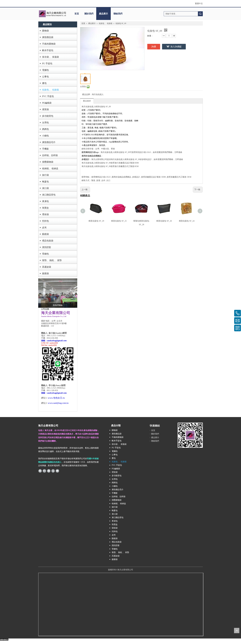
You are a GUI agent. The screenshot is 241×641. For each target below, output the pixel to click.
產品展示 (103, 13)
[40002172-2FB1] (57, 293)
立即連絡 (178, 152)
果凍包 (45, 201)
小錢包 (45, 135)
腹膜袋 (45, 273)
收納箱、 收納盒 (50, 168)
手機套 (45, 149)
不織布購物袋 (49, 44)
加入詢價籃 (176, 46)
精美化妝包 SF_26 (164, 221)
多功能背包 (47, 116)
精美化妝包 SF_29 (96, 221)
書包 (44, 83)
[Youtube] (57, 470)
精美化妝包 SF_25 (119, 221)
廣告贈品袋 (47, 37)
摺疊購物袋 (47, 162)
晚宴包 (45, 181)
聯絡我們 (118, 13)
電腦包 (45, 70)
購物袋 (45, 30)
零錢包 (45, 254)
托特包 (45, 221)
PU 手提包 (47, 63)
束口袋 (45, 188)
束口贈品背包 (49, 195)
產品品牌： (87, 94)
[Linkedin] (48, 470)
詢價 (153, 46)
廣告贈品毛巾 (49, 142)
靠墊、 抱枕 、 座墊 (52, 260)
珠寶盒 (45, 208)
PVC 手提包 (48, 96)
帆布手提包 (47, 50)
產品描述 (87, 101)
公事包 (45, 76)
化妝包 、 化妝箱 (50, 90)
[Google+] (44, 470)
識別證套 (46, 247)
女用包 (45, 122)
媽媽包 (45, 129)
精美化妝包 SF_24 (186, 221)
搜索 (200, 13)
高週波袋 (46, 267)
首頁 (76, 13)
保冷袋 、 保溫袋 (50, 57)
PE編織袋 (46, 103)
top (236, 630)
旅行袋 (45, 175)
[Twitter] (53, 470)
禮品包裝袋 (47, 240)
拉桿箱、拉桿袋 (50, 155)
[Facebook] (40, 470)
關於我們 (89, 13)
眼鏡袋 (45, 234)
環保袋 (45, 214)
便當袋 (45, 109)
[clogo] (52, 14)
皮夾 (44, 227)
